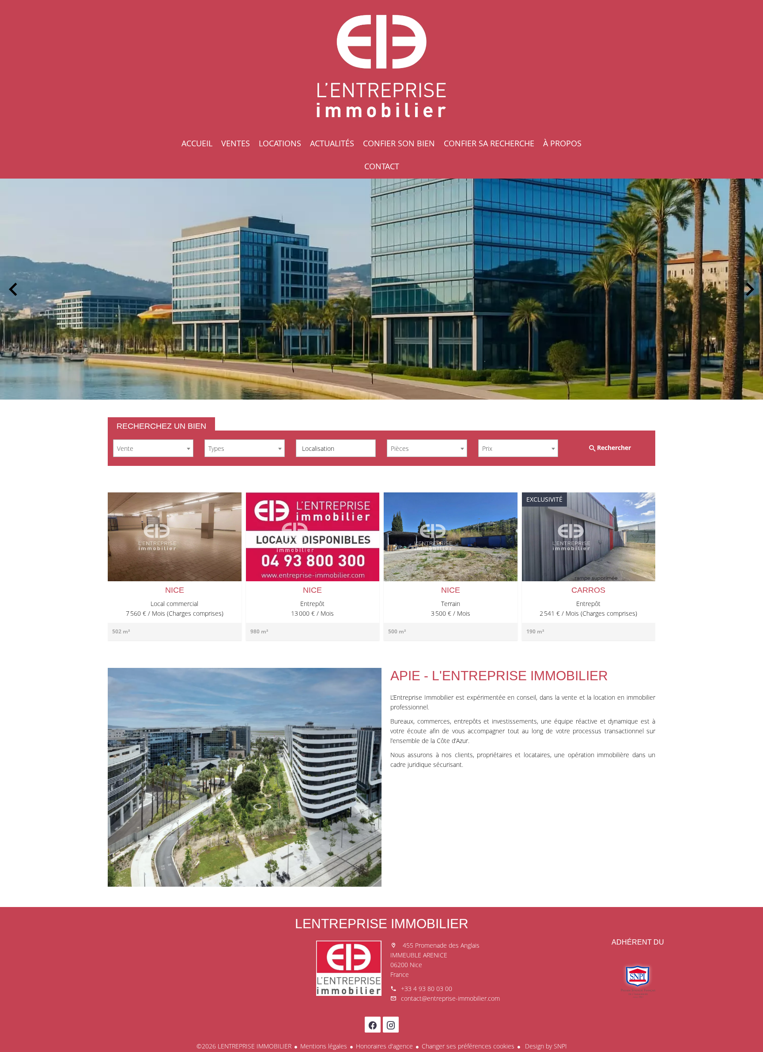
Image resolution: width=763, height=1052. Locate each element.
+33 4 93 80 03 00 (426, 988)
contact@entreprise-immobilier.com (450, 998)
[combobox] (153, 448)
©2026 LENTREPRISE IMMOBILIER (243, 1046)
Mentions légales (323, 1046)
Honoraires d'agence (384, 1046)
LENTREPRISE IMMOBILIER (381, 923)
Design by (545, 1046)
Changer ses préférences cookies (468, 1046)
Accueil (381, 66)
